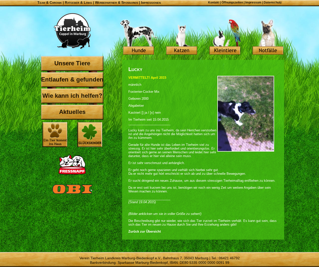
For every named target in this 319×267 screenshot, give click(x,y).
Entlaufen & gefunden (72, 79)
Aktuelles (72, 111)
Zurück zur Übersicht (144, 231)
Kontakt (213, 2)
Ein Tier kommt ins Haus (55, 134)
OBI (72, 194)
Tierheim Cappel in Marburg (72, 31)
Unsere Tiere (72, 63)
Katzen (181, 37)
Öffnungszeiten (232, 2)
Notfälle (268, 37)
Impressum (253, 2)
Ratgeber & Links (78, 2)
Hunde (138, 37)
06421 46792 (229, 258)
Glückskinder (89, 135)
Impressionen (151, 2)
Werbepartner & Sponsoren (116, 2)
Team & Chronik (49, 2)
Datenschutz (273, 2)
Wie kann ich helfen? (72, 95)
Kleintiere (224, 37)
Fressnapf (72, 165)
